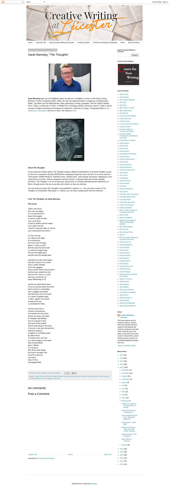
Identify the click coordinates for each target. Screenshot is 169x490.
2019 (122, 455)
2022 (122, 367)
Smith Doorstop (104, 376)
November (126, 373)
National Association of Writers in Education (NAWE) (127, 222)
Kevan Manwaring (126, 189)
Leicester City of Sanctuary (129, 194)
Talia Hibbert (124, 287)
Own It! (121, 235)
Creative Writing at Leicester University (126, 130)
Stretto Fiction (124, 282)
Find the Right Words (127, 159)
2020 (122, 452)
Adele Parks (123, 94)
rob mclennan (124, 247)
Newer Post (33, 454)
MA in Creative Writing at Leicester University (128, 211)
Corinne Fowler (125, 127)
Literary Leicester (125, 208)
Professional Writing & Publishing (105, 43)
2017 (122, 461)
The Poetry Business (36, 378)
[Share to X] (70, 373)
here (74, 111)
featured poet (67, 376)
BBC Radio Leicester (127, 108)
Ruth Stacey (123, 264)
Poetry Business (125, 242)
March (124, 398)
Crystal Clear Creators (127, 140)
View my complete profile (126, 346)
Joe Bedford (123, 178)
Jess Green (123, 175)
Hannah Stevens (125, 165)
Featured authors (84, 43)
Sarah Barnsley (93, 376)
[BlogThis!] (68, 373)
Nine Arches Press (126, 232)
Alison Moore (124, 97)
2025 (122, 358)
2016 (122, 464)
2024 (122, 361)
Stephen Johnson (125, 279)
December (126, 370)
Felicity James (124, 157)
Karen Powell (124, 183)
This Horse (56, 378)
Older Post (107, 454)
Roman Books (124, 253)
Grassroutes (123, 162)
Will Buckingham (125, 298)
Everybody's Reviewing (127, 154)
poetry (74, 376)
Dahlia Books (124, 143)
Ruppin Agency (124, 261)
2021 (122, 449)
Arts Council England (127, 100)
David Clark (123, 148)
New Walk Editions (126, 227)
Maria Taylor (123, 215)
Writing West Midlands (127, 306)
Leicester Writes (125, 200)
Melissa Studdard (125, 218)
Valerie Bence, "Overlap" (126, 440)
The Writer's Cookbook (127, 292)
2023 (122, 364)
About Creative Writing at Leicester (61, 43)
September (126, 379)
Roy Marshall (124, 258)
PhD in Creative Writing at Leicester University (128, 238)
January (125, 445)
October (125, 376)
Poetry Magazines (125, 245)
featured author (57, 376)
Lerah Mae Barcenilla (127, 202)
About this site (41, 43)
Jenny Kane (123, 173)
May (123, 392)
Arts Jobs (122, 102)
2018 (122, 458)
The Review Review (126, 290)
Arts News (123, 105)
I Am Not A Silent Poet (127, 170)
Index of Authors (134, 43)
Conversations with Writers (129, 124)
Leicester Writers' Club (127, 197)
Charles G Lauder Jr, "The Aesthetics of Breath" (128, 405)
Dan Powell (123, 146)
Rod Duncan (124, 250)
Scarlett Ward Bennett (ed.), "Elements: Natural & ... (129, 417)
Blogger (94, 484)
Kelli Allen (123, 186)
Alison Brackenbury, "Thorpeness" (128, 411)
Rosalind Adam (124, 255)
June (124, 389)
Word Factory (124, 300)
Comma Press (124, 121)
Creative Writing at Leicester (43, 376)
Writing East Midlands (127, 303)
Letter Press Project (126, 205)
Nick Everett (123, 229)
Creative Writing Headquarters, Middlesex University (128, 136)
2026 (122, 355)
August (124, 382)
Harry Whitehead (125, 167)
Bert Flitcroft (123, 113)
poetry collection (82, 376)
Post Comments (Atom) (46, 458)
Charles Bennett (125, 119)
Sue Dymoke (124, 284)
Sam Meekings (124, 272)
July (123, 385)
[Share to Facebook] (73, 373)
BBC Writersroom (125, 111)
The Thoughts (47, 378)
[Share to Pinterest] (75, 373)
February (125, 401)
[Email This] (65, 373)
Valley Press (123, 295)
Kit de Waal (123, 191)
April (123, 395)
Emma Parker (124, 151)
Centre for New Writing (127, 116)
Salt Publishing (124, 269)
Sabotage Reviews (126, 266)
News (123, 43)
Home (30, 43)
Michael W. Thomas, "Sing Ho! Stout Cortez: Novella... (128, 429)
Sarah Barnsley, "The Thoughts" (129, 435)
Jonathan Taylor (125, 181)
